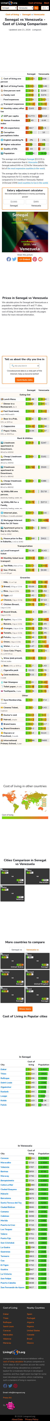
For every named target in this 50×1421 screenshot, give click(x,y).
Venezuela (39, 14)
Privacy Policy (31, 1419)
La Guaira (5, 1247)
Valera (4, 1234)
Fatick (4, 1105)
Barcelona (6, 1198)
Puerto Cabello (8, 1283)
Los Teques (6, 1229)
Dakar (4, 1069)
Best (46, 3)
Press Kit (7, 1397)
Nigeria (30, 1326)
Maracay (5, 1176)
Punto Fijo (6, 1238)
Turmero (5, 1256)
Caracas (5, 1158)
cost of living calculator (13, 1361)
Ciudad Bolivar (8, 1207)
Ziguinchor (6, 1087)
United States (33, 1330)
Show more (25, 1009)
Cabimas (5, 1216)
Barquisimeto (7, 1180)
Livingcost (36, 29)
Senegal (26, 14)
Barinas (4, 1171)
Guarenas (5, 1251)
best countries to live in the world (33, 182)
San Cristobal (7, 1242)
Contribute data (24, 380)
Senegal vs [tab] (17, 949)
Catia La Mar (7, 1185)
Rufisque (5, 1078)
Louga (4, 1096)
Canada (30, 1334)
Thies (3, 1073)
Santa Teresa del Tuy (11, 1202)
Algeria (30, 1322)
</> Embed (24, 259)
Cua (2, 1260)
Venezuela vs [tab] (32, 949)
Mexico (30, 1343)
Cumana (5, 1211)
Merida (4, 1220)
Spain (29, 1314)
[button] (9, 259)
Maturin (4, 1193)
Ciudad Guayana (9, 1189)
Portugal (31, 1318)
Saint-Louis (6, 1082)
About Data (17, 1419)
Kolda (3, 1100)
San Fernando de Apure (12, 1287)
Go (36, 8)
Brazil (29, 1338)
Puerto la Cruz (8, 1225)
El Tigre (4, 1265)
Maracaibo (6, 1162)
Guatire (4, 1269)
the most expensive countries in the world (26, 168)
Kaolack (4, 1091)
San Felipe (6, 1278)
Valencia (5, 1167)
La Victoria (6, 1274)
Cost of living (35, 3)
